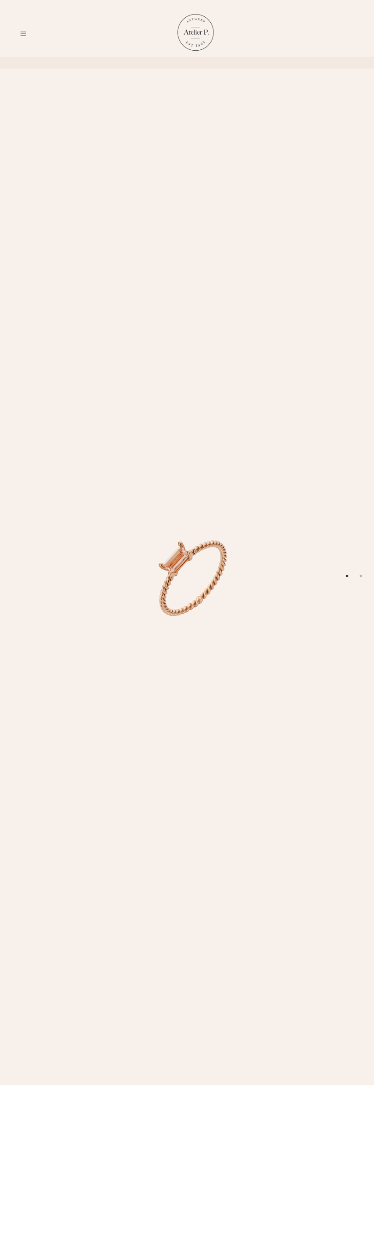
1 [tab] (347, 576)
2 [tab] (360, 576)
